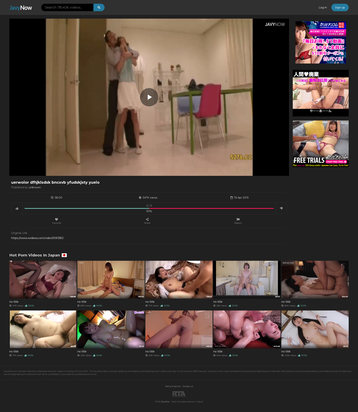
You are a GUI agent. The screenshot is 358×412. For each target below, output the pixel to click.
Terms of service (173, 386)
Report (238, 222)
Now (20, 7)
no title (13, 301)
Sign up (340, 7)
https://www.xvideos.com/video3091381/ (37, 238)
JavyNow (165, 401)
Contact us (188, 386)
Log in (323, 7)
